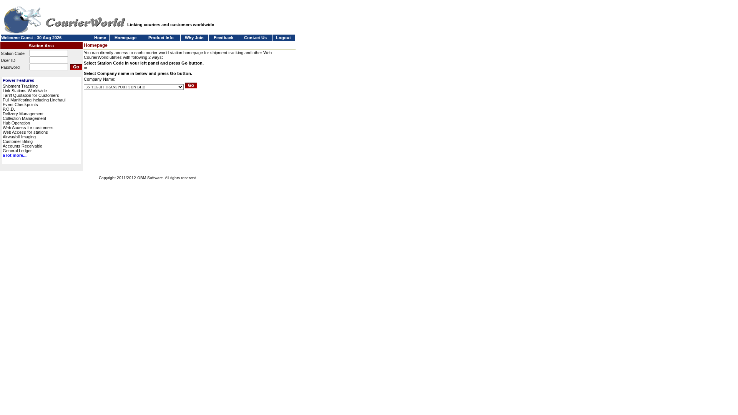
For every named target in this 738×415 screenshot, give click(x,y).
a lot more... (15, 155)
